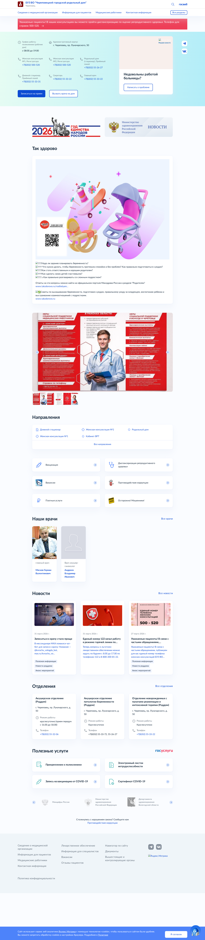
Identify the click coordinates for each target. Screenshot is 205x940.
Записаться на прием (31, 94)
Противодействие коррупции (102, 823)
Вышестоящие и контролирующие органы (120, 859)
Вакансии (66, 857)
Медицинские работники (108, 12)
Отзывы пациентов (72, 863)
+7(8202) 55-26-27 (93, 67)
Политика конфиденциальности (36, 878)
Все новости (165, 593)
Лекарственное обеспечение (78, 846)
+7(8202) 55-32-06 (49, 734)
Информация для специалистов (80, 851)
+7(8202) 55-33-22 (62, 79)
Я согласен (176, 934)
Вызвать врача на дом (63, 94)
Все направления (102, 444)
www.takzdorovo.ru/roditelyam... (52, 286)
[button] (172, 4)
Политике (103, 935)
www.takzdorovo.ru (45, 299)
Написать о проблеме (138, 87)
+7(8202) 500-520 (31, 65)
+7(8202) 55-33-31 (31, 82)
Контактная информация (138, 12)
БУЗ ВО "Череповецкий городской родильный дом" (56, 3)
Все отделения (164, 686)
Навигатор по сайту (116, 846)
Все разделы (178, 12)
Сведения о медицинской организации (38, 12)
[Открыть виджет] (195, 930)
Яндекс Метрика (67, 932)
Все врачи (167, 519)
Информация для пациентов (76, 12)
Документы (112, 851)
